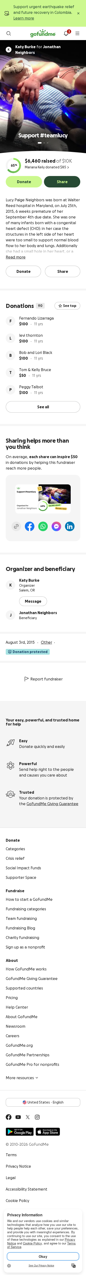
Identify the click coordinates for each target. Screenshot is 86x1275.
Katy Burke (29, 580)
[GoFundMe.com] (42, 33)
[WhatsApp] (43, 526)
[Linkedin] (70, 526)
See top (69, 306)
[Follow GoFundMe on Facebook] (8, 1117)
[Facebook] (29, 526)
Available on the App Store (48, 1132)
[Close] (78, 13)
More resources (20, 1078)
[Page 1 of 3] (40, 143)
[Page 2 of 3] (44, 143)
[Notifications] (66, 33)
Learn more (23, 18)
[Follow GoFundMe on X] (27, 1117)
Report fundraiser (46, 679)
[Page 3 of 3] (47, 143)
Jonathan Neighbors (38, 613)
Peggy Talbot (31, 387)
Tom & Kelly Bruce (35, 370)
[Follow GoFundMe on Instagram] (37, 1117)
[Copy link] (16, 526)
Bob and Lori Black (35, 352)
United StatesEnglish (45, 1102)
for (38, 50)
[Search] (8, 33)
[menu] (77, 33)
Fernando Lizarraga (36, 318)
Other (46, 642)
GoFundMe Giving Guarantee (52, 804)
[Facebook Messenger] (56, 526)
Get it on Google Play (20, 1132)
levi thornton (31, 335)
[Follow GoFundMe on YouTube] (18, 1117)
